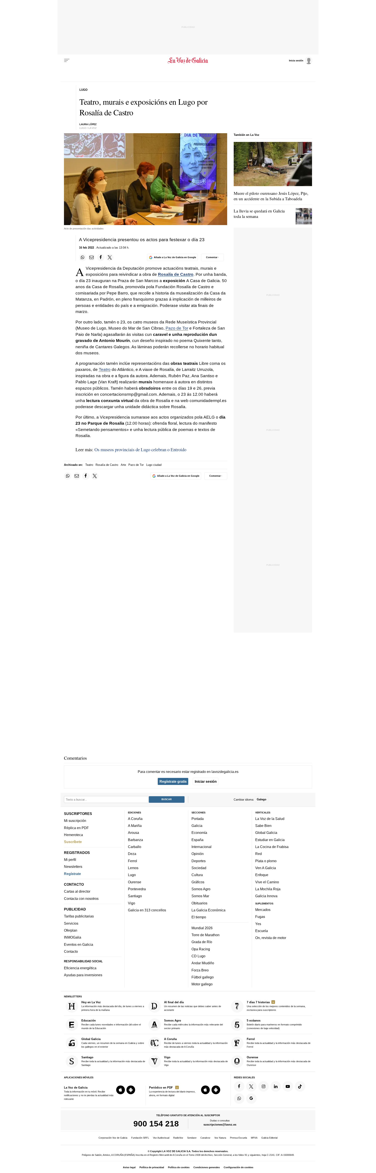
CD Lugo (198, 956)
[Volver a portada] (188, 60)
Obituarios (199, 903)
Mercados (262, 909)
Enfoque (261, 875)
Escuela (261, 930)
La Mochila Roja (267, 889)
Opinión (197, 854)
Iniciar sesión (206, 781)
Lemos (133, 868)
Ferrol (132, 861)
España (197, 839)
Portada (197, 818)
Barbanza (135, 839)
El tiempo (198, 917)
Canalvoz (205, 1137)
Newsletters (73, 866)
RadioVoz (178, 1137)
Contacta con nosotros (81, 898)
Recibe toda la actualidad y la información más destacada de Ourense (279, 1061)
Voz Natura (220, 1137)
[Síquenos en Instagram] (263, 1086)
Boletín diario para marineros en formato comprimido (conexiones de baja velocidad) (274, 1024)
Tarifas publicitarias (79, 916)
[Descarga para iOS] (120, 1089)
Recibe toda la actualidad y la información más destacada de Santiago (113, 1061)
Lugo (132, 875)
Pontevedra (137, 889)
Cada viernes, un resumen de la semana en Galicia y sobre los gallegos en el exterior (112, 1042)
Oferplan (70, 930)
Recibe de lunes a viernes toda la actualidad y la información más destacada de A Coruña (196, 1042)
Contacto (71, 951)
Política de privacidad (151, 1167)
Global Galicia (266, 833)
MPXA (254, 1137)
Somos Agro (200, 889)
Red (258, 854)
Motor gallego (202, 984)
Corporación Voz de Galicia (113, 1137)
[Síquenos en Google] (251, 1098)
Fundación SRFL (140, 1137)
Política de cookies (179, 1167)
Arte (123, 464)
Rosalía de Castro (175, 274)
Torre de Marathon (205, 935)
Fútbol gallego (202, 977)
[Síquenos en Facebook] (239, 1086)
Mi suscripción (75, 821)
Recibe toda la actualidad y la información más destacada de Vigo (196, 1061)
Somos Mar (200, 896)
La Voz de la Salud (269, 818)
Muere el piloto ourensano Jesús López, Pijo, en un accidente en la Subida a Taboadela (271, 195)
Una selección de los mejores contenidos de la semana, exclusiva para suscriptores (276, 1006)
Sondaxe (191, 1137)
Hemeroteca (73, 835)
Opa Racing (200, 949)
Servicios (71, 923)
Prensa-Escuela (238, 1137)
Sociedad (198, 868)
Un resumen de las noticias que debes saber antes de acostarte (192, 1006)
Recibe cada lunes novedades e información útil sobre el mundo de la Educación (111, 1024)
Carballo (134, 847)
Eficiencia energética (80, 968)
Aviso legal (129, 1167)
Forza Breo (200, 970)
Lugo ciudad (153, 464)
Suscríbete (73, 842)
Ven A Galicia (265, 868)
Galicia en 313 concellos (147, 910)
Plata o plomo (266, 861)
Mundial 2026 (202, 928)
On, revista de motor (270, 938)
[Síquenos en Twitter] (251, 1086)
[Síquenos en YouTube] (288, 1086)
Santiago (135, 896)
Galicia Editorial (269, 1137)
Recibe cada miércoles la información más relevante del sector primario (193, 1024)
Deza (132, 854)
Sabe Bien (263, 826)
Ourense (134, 882)
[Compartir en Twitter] (110, 257)
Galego (261, 799)
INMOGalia (72, 937)
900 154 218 (156, 1123)
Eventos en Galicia (78, 944)
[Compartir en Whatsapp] (82, 257)
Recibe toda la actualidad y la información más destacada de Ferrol (279, 1042)
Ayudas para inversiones (83, 975)
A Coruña (135, 818)
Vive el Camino (267, 882)
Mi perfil (70, 860)
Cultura (197, 875)
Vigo (131, 903)
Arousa (133, 833)
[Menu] (66, 60)
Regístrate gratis (173, 781)
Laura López (88, 124)
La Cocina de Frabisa (272, 847)
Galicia (196, 826)
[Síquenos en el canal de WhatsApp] (239, 1098)
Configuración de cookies (238, 1167)
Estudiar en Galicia (270, 839)
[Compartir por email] (91, 257)
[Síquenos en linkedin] (275, 1086)
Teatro (105, 369)
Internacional (201, 847)
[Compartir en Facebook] (100, 257)
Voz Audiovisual (161, 1137)
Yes (258, 924)
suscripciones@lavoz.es (219, 1124)
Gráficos (197, 882)
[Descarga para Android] (130, 1089)
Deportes (198, 861)
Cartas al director (77, 891)
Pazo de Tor (177, 328)
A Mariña (135, 826)
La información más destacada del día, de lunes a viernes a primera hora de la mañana (112, 1006)
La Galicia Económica (208, 910)
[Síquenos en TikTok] (300, 1086)
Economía (199, 833)
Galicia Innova (266, 896)
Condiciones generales (206, 1167)
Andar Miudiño (202, 963)
